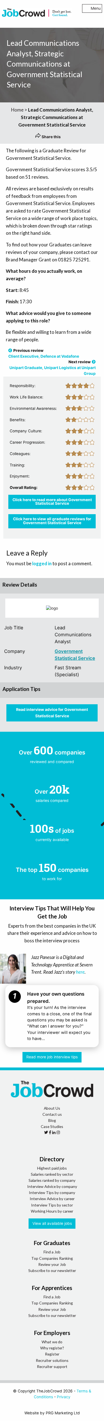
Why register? (52, 1348)
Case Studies (52, 1126)
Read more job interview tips (52, 1057)
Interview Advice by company (52, 1186)
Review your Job (52, 1264)
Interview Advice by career (52, 1198)
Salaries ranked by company (52, 1180)
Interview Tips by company (52, 1192)
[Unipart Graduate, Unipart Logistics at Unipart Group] (94, 362)
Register (52, 1354)
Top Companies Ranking (52, 1258)
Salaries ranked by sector (52, 1174)
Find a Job (52, 1252)
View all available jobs (52, 1223)
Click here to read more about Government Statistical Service (52, 502)
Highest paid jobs (52, 1168)
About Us (52, 1108)
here (80, 972)
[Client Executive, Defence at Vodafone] (10, 350)
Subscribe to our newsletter (52, 1270)
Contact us (52, 1114)
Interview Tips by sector (52, 1205)
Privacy (63, 1397)
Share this (51, 137)
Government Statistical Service (75, 654)
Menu (96, 8)
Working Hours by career (52, 1211)
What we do (52, 1341)
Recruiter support (52, 1366)
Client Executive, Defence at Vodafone (43, 356)
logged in (42, 563)
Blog (52, 1120)
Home (17, 110)
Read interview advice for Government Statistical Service (52, 712)
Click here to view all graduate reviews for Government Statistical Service (52, 521)
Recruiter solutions (52, 1360)
